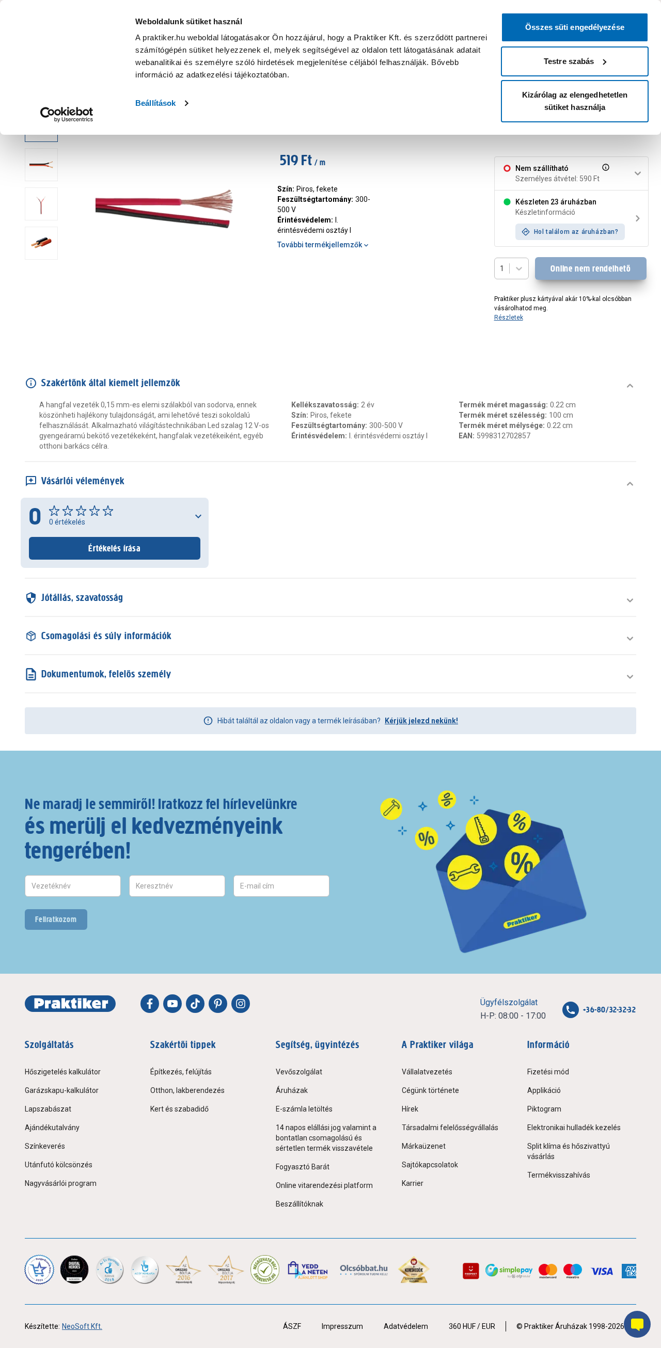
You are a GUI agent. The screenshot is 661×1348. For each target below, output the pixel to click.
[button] (605, 173)
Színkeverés (45, 1146)
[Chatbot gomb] (637, 1324)
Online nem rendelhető (590, 268)
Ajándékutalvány (52, 1127)
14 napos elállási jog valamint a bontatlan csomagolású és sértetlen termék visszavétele (326, 1137)
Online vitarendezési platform (324, 1185)
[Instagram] (240, 1003)
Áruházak (292, 1090)
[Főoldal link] (70, 1003)
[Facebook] (149, 1003)
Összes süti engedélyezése (574, 27)
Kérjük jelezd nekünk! (421, 721)
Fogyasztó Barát (302, 1167)
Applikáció (544, 1090)
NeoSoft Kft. (82, 1326)
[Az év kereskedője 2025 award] (414, 1269)
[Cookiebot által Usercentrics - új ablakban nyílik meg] (67, 114)
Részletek (508, 317)
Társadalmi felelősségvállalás (450, 1127)
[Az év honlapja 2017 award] (226, 1269)
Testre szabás (569, 61)
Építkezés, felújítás (181, 1072)
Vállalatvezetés (427, 1072)
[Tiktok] (195, 1003)
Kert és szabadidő (179, 1109)
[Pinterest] (218, 1003)
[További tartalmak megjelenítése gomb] (44, 314)
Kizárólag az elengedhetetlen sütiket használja (575, 101)
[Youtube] (172, 1003)
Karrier (412, 1183)
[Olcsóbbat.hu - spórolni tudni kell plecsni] (364, 1269)
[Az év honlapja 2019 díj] (144, 1269)
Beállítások (155, 103)
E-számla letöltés (304, 1109)
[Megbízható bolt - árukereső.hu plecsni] (264, 1269)
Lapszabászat (48, 1109)
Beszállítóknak (299, 1204)
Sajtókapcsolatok (430, 1165)
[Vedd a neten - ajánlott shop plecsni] (309, 1269)
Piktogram (544, 1109)
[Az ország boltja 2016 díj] (183, 1269)
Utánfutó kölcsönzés (58, 1165)
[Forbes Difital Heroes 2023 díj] (74, 1269)
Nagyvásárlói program (61, 1183)
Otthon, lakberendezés (187, 1090)
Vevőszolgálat (299, 1072)
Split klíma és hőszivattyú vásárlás (568, 1151)
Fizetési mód (548, 1072)
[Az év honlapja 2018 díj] (109, 1269)
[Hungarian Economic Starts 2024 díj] (39, 1269)
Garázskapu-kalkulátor (62, 1090)
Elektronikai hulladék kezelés (574, 1127)
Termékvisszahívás (558, 1175)
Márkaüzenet (424, 1146)
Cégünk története (430, 1090)
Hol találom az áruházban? (576, 231)
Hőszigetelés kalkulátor (63, 1072)
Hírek (410, 1109)
